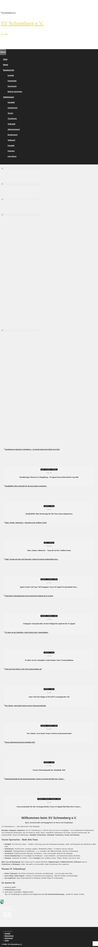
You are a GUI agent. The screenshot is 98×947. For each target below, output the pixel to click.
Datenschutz (9, 936)
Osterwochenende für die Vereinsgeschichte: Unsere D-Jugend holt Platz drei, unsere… (49, 807)
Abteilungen (8, 97)
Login (7, 940)
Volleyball (11, 124)
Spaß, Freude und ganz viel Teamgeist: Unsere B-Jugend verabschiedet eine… (49, 587)
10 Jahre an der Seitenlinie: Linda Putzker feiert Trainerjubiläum (49, 660)
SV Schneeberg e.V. (22, 23)
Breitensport (13, 135)
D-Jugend (43, 615)
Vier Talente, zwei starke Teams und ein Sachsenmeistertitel (49, 733)
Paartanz (11, 151)
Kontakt (11, 75)
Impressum (12, 86)
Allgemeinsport (14, 129)
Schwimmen (12, 108)
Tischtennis (12, 119)
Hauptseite (8, 931)
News (5, 65)
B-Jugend (48, 469)
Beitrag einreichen (15, 92)
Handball (11, 102)
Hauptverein (8, 70)
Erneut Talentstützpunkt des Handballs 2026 (49, 770)
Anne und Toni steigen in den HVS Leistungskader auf (49, 697)
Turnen (10, 113)
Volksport (11, 140)
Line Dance (12, 156)
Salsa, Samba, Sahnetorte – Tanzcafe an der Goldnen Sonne (49, 550)
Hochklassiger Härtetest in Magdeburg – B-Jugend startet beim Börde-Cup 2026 (49, 477)
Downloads (12, 81)
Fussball (11, 146)
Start (5, 59)
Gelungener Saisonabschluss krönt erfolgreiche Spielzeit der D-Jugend (49, 624)
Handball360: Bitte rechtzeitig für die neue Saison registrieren (49, 514)
